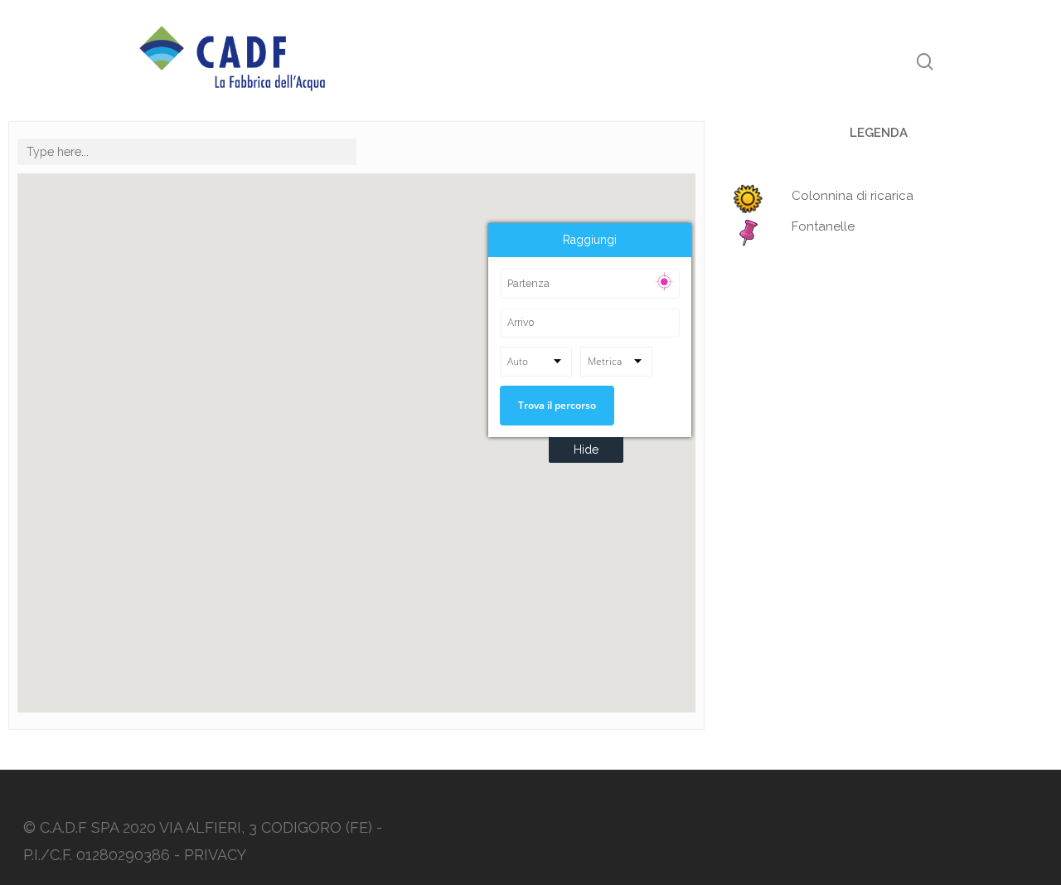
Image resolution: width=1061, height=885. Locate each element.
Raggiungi (590, 239)
